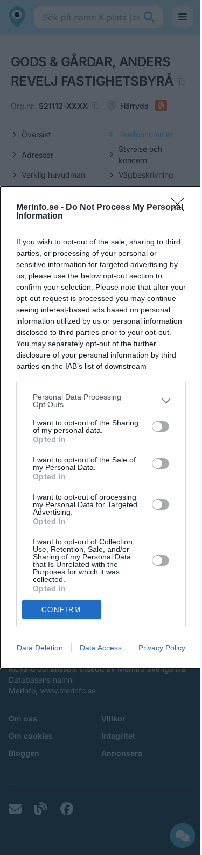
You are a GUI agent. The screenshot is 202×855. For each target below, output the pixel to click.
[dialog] (101, 427)
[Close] (181, 208)
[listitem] (101, 400)
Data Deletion (40, 647)
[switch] (160, 426)
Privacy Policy (161, 647)
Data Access (101, 647)
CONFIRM (61, 610)
